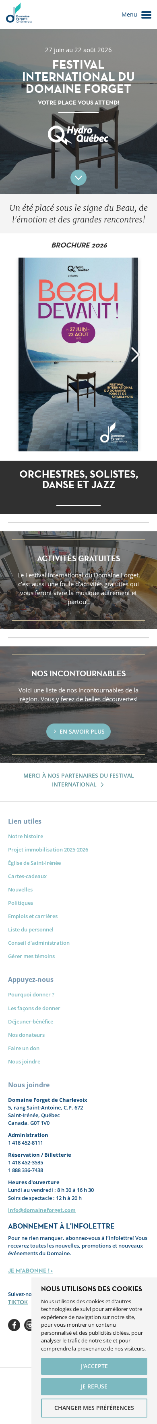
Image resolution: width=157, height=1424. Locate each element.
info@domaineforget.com (42, 1210)
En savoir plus (82, 731)
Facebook (14, 1325)
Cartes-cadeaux (27, 876)
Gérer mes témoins (31, 956)
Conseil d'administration (39, 942)
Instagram (30, 1325)
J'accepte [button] (94, 1366)
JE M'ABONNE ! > (30, 1270)
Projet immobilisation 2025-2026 (48, 849)
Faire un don (23, 1048)
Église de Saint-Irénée (34, 862)
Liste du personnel (31, 929)
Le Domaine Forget (18, 14)
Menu (129, 14)
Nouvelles (20, 889)
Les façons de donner (34, 1008)
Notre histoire (25, 836)
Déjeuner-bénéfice (30, 1021)
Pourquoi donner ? (31, 994)
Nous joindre (24, 1061)
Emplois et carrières (33, 916)
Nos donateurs (26, 1034)
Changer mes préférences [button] (94, 1407)
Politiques (20, 902)
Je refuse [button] (94, 1386)
